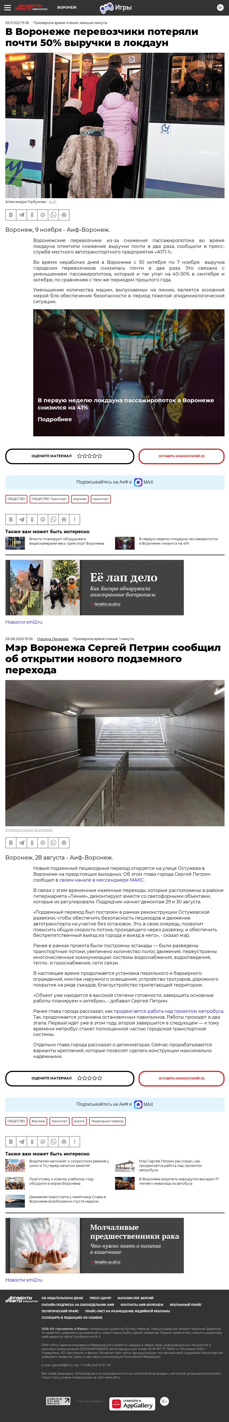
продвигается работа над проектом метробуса (168, 1011)
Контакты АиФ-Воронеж (142, 1305)
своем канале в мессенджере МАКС (101, 880)
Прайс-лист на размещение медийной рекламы (127, 1311)
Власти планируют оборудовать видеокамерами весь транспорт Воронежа (66, 541)
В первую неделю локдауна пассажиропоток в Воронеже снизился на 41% (126, 404)
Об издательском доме (62, 1298)
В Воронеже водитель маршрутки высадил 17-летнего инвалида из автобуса (179, 1181)
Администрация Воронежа (29, 830)
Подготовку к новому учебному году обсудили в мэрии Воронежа (61, 1181)
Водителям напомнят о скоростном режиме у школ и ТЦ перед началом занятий (69, 1163)
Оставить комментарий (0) (182, 456)
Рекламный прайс (186, 1305)
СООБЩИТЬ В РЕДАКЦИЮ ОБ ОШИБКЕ (72, 1318)
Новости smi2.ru (23, 622)
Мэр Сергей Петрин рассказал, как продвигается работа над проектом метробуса (170, 1165)
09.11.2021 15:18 (17, 23)
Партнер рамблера (90, 1401)
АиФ (52, 202)
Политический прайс (60, 1311)
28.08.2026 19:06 (19, 639)
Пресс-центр (100, 1298)
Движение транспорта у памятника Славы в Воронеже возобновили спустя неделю (67, 1199)
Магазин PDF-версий (135, 1298)
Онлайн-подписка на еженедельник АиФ (78, 1305)
